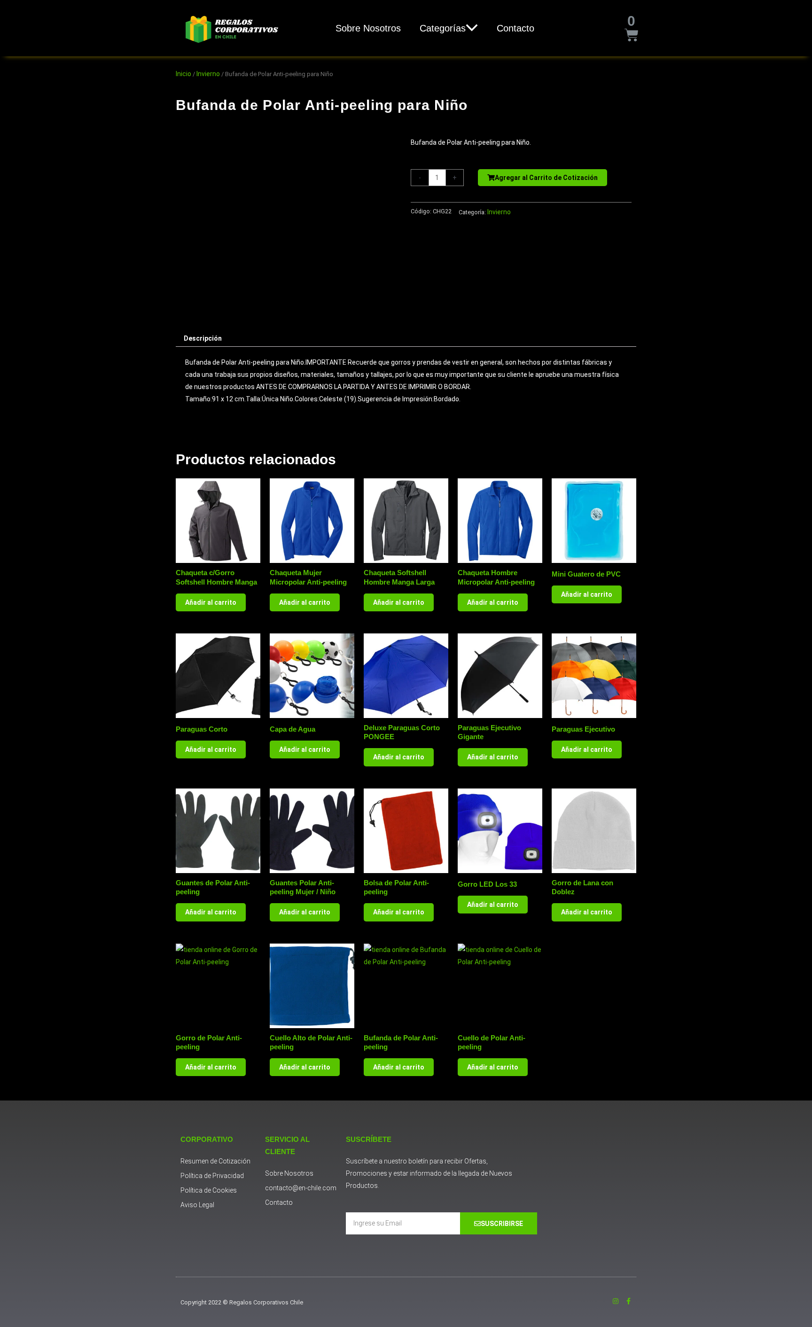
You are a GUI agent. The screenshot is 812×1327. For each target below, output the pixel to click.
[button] (472, 28)
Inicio (183, 74)
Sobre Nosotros (368, 28)
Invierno (208, 74)
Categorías (443, 28)
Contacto (515, 28)
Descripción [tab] (203, 338)
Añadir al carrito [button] (210, 602)
